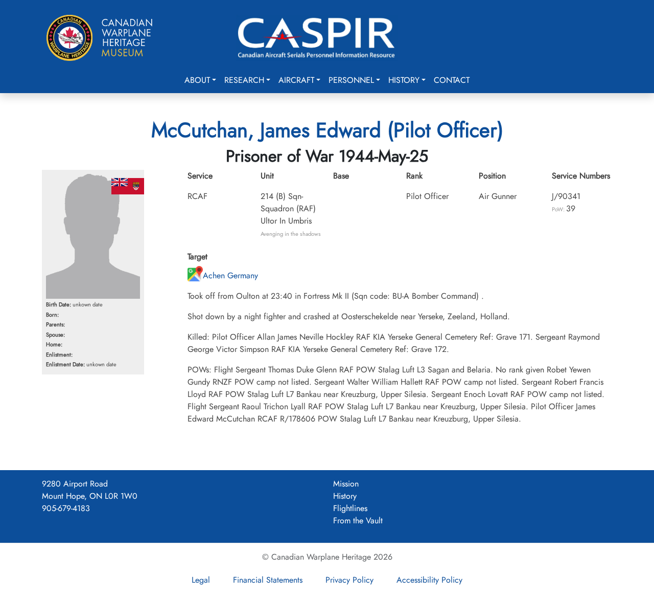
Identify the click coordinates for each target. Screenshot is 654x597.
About (197, 80)
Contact (452, 80)
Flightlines (350, 508)
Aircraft (296, 80)
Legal (201, 580)
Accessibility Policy (429, 580)
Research (244, 80)
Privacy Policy (349, 580)
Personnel (351, 80)
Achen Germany (230, 275)
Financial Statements (267, 580)
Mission (346, 484)
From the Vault (358, 520)
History (403, 80)
